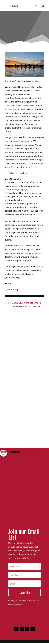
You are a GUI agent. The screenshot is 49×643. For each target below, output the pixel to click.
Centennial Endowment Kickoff (24, 430)
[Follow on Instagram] (22, 629)
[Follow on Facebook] (16, 629)
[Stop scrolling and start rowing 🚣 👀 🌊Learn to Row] (24, 473)
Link (19, 178)
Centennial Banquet (24, 385)
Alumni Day (24, 343)
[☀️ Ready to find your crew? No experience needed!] (24, 502)
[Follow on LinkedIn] (27, 629)
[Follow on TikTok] (32, 629)
